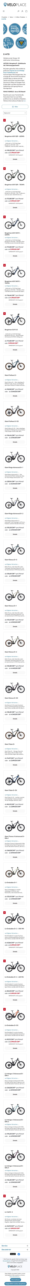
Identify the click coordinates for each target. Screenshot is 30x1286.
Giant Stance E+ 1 (11, 606)
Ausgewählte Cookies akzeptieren (16, 1284)
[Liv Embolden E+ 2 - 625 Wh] (15, 966)
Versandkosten (7, 1261)
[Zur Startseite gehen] (15, 5)
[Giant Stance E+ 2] (15, 641)
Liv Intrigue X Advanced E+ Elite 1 (14, 1074)
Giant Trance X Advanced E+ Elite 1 (14, 837)
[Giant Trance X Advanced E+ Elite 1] (15, 826)
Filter (16, 107)
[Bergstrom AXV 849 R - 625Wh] (15, 222)
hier (24, 101)
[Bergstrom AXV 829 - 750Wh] (15, 174)
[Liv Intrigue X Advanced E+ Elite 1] (15, 1063)
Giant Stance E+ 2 (11, 652)
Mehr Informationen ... (15, 1276)
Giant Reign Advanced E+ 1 (14, 467)
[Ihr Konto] (22, 11)
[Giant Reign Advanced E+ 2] (15, 503)
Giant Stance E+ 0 (11, 560)
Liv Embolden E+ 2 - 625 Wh (14, 977)
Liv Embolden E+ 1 (11, 882)
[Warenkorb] (26, 11)
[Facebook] (19, 1254)
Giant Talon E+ (10, 744)
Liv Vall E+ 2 (9, 1212)
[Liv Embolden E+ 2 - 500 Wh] (15, 918)
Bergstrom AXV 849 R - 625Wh (12, 234)
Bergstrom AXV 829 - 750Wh (14, 185)
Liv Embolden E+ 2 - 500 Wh (14, 929)
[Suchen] (18, 11)
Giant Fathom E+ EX (12, 421)
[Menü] (4, 11)
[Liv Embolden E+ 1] (15, 872)
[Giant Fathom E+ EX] (15, 411)
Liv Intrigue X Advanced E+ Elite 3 (14, 1167)
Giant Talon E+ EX (11, 790)
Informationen (15, 1280)
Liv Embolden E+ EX (11, 1025)
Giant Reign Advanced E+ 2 (14, 513)
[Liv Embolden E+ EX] (15, 1015)
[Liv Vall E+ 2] (15, 1202)
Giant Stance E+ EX (11, 698)
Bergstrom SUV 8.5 (11, 330)
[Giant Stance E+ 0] (15, 549)
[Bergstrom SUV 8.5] (15, 319)
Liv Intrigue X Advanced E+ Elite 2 (14, 1121)
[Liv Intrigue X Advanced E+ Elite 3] (15, 1155)
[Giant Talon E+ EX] (15, 780)
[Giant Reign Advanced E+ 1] (15, 457)
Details (15, 159)
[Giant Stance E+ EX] (15, 688)
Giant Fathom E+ (10, 375)
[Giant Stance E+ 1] (15, 595)
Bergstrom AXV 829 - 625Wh (14, 136)
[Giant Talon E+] (15, 734)
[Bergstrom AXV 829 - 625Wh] (15, 126)
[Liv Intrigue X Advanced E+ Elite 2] (15, 1109)
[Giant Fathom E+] (15, 365)
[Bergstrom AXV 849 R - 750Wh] (15, 271)
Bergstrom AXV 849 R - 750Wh (12, 282)
